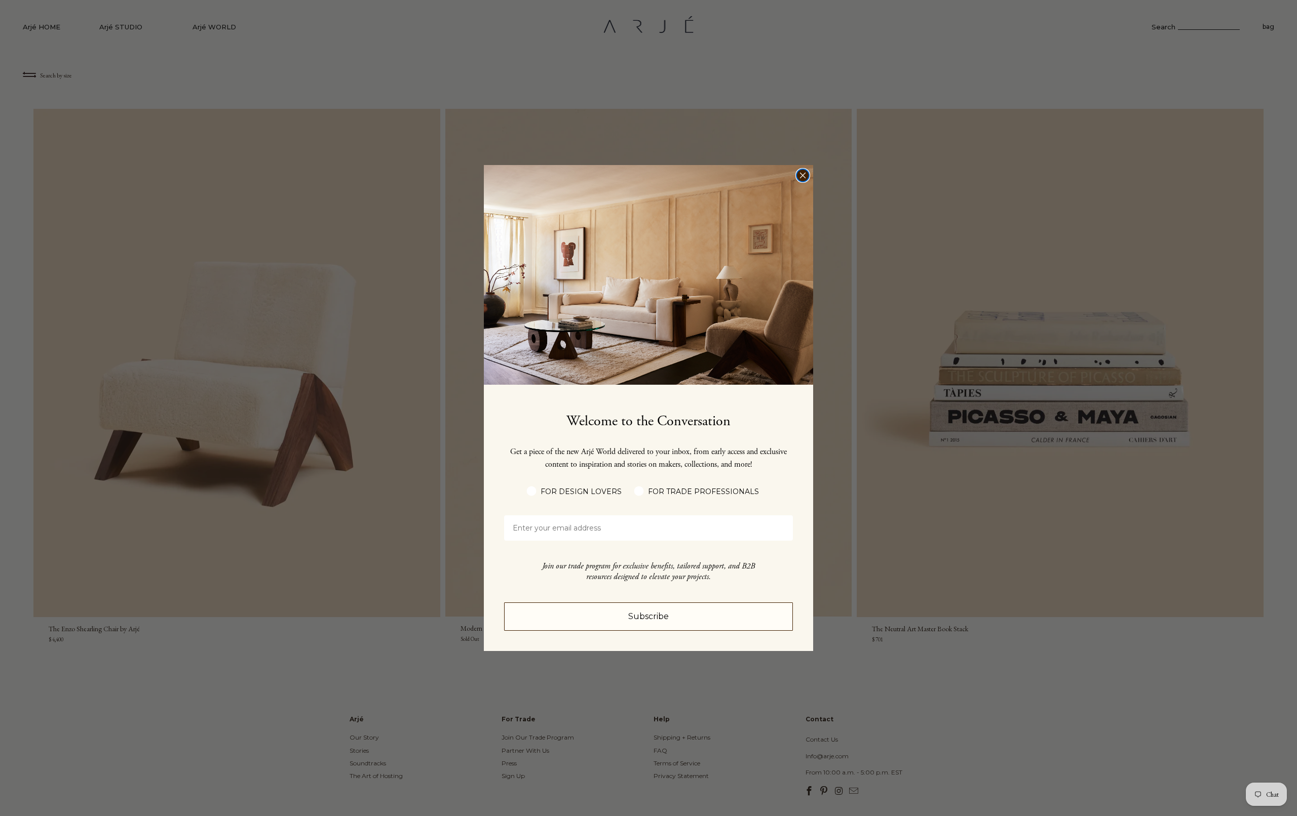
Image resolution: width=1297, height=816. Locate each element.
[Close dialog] (802, 175)
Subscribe (648, 616)
